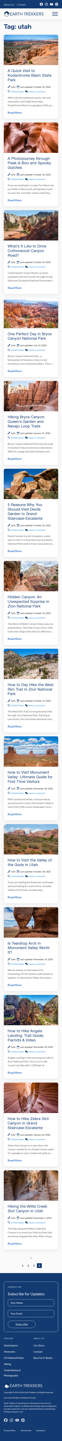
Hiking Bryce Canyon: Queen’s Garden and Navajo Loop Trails (26, 422)
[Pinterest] (56, 4)
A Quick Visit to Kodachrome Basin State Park (30, 75)
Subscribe (22, 1324)
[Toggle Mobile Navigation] (55, 14)
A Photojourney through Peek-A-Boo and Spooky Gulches (29, 163)
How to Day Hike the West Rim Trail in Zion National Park (31, 689)
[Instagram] (46, 4)
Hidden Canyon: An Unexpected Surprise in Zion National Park (28, 602)
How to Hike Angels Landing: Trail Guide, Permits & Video (26, 1036)
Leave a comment (36, 91)
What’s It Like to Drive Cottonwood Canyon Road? (27, 251)
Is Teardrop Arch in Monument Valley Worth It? (29, 948)
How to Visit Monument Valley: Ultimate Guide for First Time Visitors (30, 777)
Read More (15, 112)
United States (17, 91)
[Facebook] (41, 4)
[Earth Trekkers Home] (24, 14)
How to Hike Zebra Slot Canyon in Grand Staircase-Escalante (28, 1123)
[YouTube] (51, 4)
